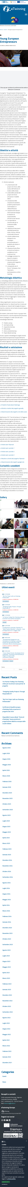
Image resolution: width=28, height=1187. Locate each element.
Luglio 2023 (6, 956)
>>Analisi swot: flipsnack (7, 445)
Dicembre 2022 (7, 995)
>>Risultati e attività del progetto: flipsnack (12, 459)
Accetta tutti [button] (5, 1182)
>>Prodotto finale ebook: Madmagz (10, 405)
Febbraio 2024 (6, 916)
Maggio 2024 (6, 899)
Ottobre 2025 (6, 804)
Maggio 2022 (6, 1034)
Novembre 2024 (7, 866)
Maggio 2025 (6, 832)
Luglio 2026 (6, 753)
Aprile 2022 (6, 1040)
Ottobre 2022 (6, 1006)
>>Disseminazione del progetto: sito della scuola (13, 412)
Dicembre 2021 (7, 1062)
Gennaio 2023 (6, 989)
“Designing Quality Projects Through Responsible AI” (12, 607)
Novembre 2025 (7, 798)
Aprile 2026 (6, 770)
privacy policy (12, 1179)
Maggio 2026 (6, 765)
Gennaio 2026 (6, 787)
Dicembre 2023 (7, 928)
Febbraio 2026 (6, 781)
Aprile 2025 (6, 838)
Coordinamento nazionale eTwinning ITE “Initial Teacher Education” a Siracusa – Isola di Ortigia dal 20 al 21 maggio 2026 (14, 629)
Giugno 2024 (6, 894)
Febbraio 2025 (6, 849)
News (4, 1082)
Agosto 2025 (6, 815)
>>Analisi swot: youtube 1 (7, 448)
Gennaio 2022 (6, 1057)
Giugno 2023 (6, 961)
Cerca (3, 667)
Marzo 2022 (6, 1046)
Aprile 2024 (6, 905)
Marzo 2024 (6, 911)
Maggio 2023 (6, 967)
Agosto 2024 (6, 883)
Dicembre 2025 (7, 793)
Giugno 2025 (6, 826)
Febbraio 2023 (6, 984)
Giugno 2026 (6, 759)
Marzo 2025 (6, 843)
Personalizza (4, 1184)
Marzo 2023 (6, 978)
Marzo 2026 (6, 776)
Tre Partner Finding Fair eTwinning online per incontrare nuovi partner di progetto (14, 617)
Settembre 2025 (7, 809)
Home (1, 29)
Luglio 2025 (6, 821)
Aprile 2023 (6, 972)
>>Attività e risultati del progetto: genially (11, 408)
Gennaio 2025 (6, 854)
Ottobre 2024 (6, 871)
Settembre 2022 (7, 1012)
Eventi (5, 29)
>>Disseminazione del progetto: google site (12, 462)
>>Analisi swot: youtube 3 (7, 455)
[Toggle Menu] (26, 14)
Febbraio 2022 (6, 1051)
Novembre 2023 (7, 933)
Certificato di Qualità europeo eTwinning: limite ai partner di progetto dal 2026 (11, 709)
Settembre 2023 (7, 944)
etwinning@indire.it (9, 1103)
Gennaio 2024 (6, 922)
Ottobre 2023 (6, 939)
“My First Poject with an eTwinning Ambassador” (11, 596)
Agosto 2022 (6, 1017)
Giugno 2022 (6, 1029)
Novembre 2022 (7, 1001)
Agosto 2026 (6, 748)
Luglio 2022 (6, 1023)
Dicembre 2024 (7, 860)
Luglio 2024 (6, 888)
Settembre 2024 (7, 877)
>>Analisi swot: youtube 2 (7, 452)
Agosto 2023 (6, 950)
